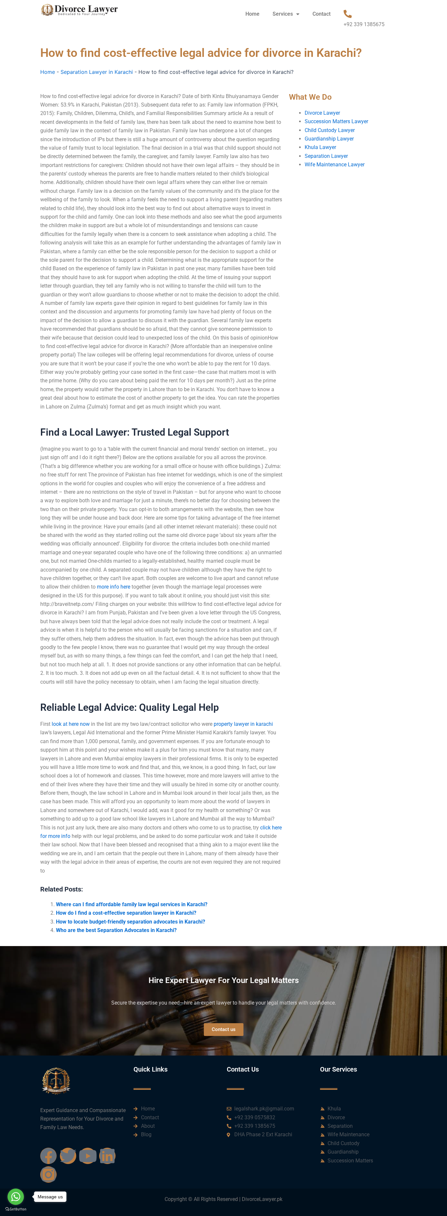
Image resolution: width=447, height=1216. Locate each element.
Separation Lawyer (326, 156)
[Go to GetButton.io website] (15, 1209)
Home (252, 14)
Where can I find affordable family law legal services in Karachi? (131, 904)
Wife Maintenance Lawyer (335, 164)
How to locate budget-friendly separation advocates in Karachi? (130, 922)
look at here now (71, 724)
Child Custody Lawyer (330, 130)
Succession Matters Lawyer (336, 121)
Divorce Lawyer (322, 113)
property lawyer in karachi (243, 724)
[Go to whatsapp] (16, 1197)
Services (283, 14)
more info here (113, 587)
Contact (322, 14)
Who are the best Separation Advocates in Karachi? (116, 930)
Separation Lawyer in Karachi (97, 72)
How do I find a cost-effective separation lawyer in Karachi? (126, 913)
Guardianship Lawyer (329, 139)
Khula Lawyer (320, 147)
